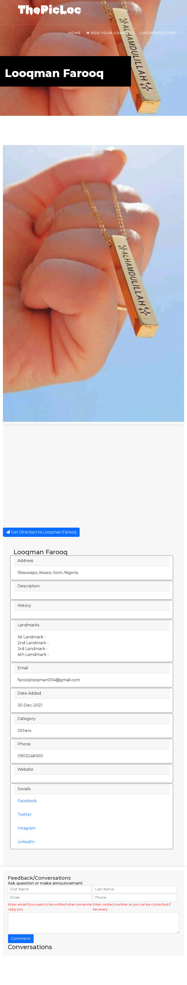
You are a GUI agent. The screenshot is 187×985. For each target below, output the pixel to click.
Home (74, 33)
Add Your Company (112, 33)
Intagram (27, 828)
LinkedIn (26, 841)
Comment (21, 938)
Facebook (27, 800)
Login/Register (157, 33)
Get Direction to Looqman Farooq (43, 532)
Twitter (25, 814)
